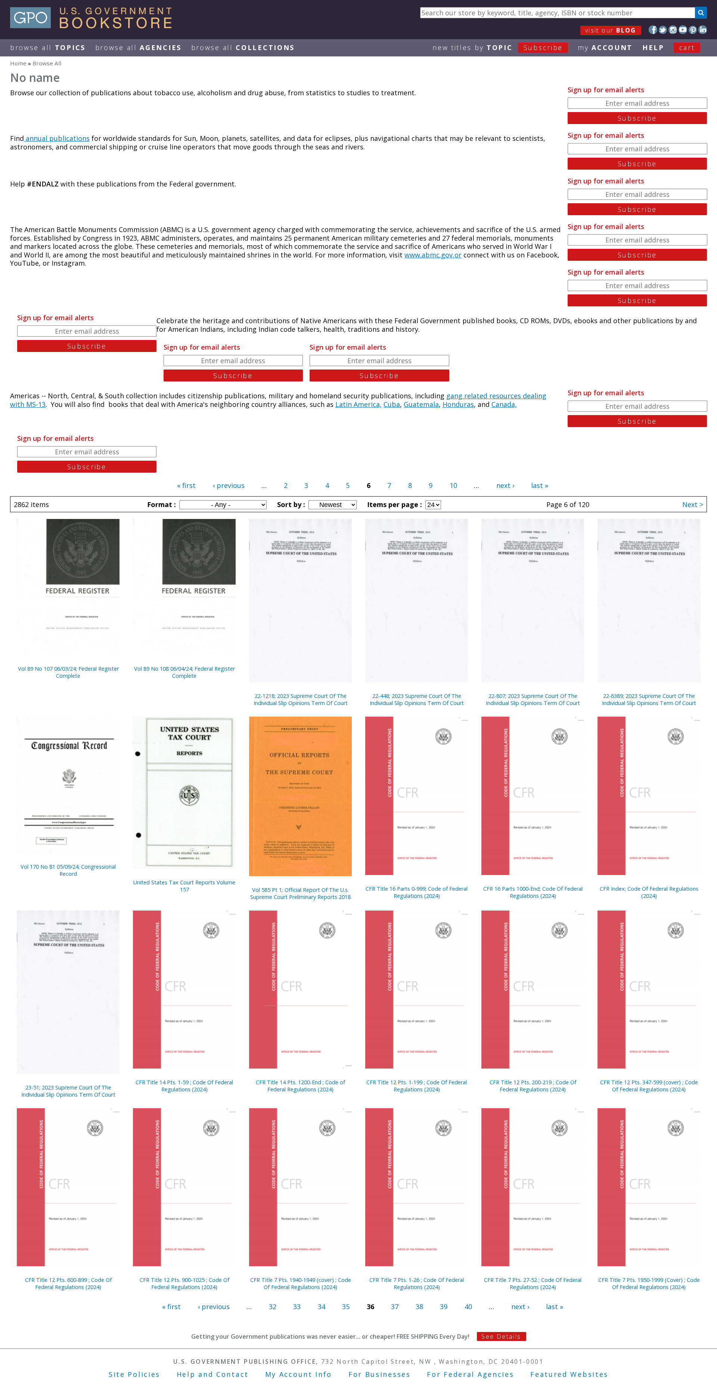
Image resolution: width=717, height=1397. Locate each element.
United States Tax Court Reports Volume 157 (184, 886)
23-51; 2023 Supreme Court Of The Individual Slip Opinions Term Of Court (68, 1091)
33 (297, 1306)
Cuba (392, 404)
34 (321, 1306)
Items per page (393, 504)
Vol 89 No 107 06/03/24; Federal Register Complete (68, 672)
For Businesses (379, 1374)
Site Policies (134, 1374)
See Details (501, 1336)
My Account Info (298, 1374)
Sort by (290, 504)
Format (160, 504)
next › (505, 485)
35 (346, 1306)
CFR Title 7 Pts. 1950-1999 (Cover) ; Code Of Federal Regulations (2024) (649, 1283)
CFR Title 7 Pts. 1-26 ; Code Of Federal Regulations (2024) (416, 1283)
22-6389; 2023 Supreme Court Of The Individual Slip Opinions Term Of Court (649, 699)
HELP (653, 47)
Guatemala (421, 404)
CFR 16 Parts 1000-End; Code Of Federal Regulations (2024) (533, 892)
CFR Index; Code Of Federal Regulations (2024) (649, 892)
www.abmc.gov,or (433, 254)
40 (468, 1306)
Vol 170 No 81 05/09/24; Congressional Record (68, 870)
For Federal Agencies (470, 1374)
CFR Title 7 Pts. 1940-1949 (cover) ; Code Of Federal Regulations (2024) (300, 1283)
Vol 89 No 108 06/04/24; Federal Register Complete (184, 672)
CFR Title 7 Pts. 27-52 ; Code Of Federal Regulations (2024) (532, 1283)
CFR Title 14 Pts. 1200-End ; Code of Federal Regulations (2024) (300, 1086)
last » (539, 485)
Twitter (663, 29)
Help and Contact (213, 1374)
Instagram (672, 29)
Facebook (653, 29)
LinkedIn (702, 29)
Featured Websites (569, 1374)
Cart (687, 47)
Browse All (48, 47)
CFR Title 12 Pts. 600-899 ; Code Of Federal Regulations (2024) (68, 1283)
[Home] (94, 25)
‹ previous (229, 485)
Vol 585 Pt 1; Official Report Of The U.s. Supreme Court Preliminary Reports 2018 (300, 893)
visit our (610, 30)
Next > (692, 504)
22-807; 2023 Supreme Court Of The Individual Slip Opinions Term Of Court (533, 699)
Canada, (504, 404)
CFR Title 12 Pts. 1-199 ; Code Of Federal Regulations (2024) (416, 1086)
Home (18, 63)
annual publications (57, 138)
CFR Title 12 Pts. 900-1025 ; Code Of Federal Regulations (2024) (184, 1283)
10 (453, 485)
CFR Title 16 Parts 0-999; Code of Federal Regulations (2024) (417, 892)
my (605, 47)
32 (272, 1306)
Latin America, (358, 404)
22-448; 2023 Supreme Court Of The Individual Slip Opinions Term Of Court (417, 699)
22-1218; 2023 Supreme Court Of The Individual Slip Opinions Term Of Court (301, 699)
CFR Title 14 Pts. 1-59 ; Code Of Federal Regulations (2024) (184, 1086)
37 (394, 1306)
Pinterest (693, 29)
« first (186, 485)
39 (443, 1306)
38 (419, 1306)
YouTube (683, 29)
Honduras (458, 404)
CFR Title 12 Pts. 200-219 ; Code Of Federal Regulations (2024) (533, 1086)
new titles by (497, 47)
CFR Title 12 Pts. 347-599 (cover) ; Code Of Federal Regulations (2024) (649, 1086)
